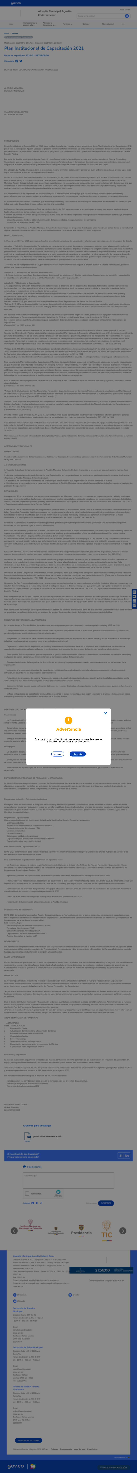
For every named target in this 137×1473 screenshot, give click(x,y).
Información (78, 754)
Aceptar (57, 754)
